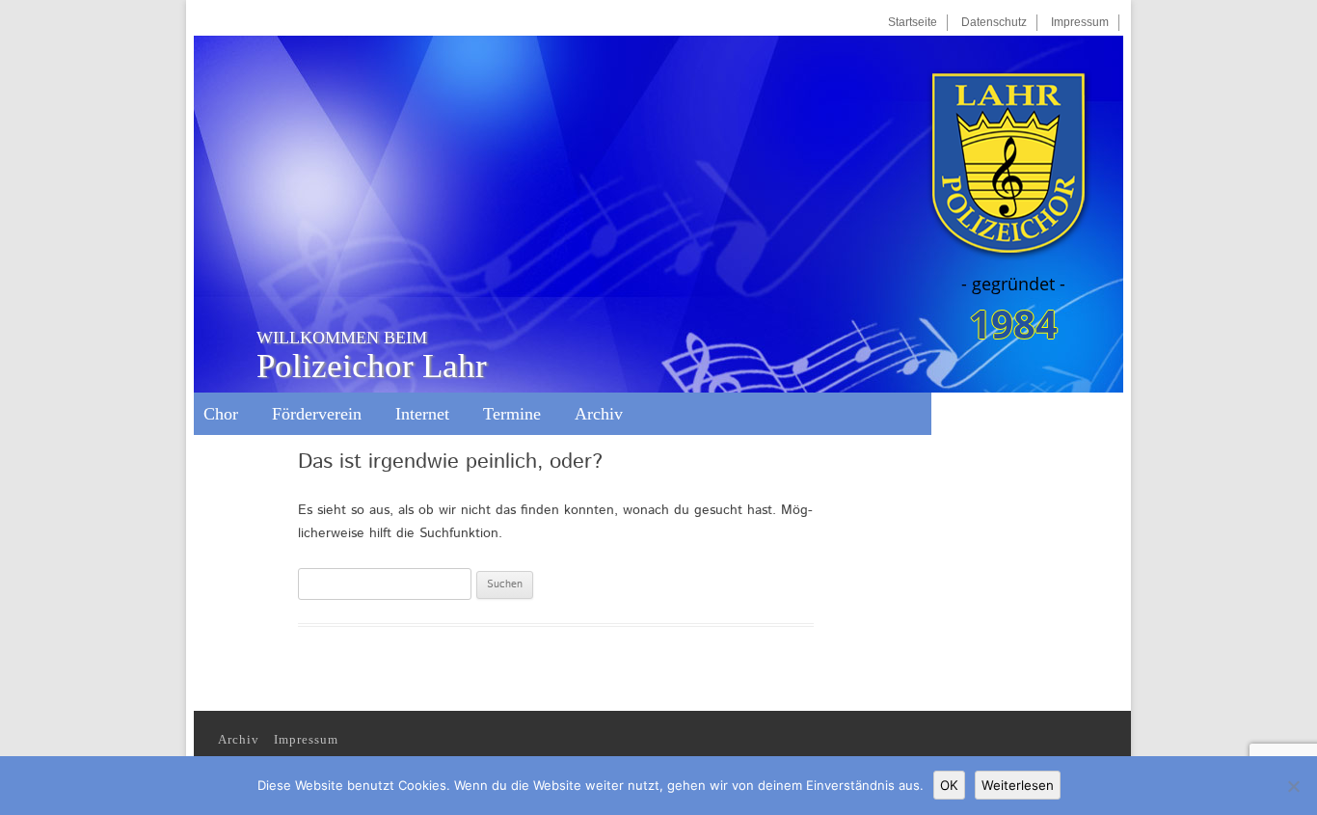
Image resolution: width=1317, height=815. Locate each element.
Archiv (599, 413)
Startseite (912, 22)
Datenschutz (994, 22)
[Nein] (1293, 786)
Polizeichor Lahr (371, 355)
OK (949, 785)
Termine (512, 413)
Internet (422, 413)
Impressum (1080, 22)
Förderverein (317, 413)
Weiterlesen (1017, 785)
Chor (220, 413)
